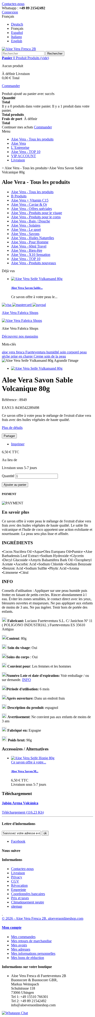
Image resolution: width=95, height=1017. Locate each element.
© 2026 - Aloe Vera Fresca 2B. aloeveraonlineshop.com (42, 918)
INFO (26, 680)
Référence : (10, 400)
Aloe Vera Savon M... (24, 771)
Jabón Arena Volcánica (20, 803)
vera (12, 352)
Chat (24, 1013)
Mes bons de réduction (27, 958)
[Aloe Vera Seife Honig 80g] (32, 758)
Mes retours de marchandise (31, 941)
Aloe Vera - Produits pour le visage (36, 213)
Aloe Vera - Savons (25, 234)
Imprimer (17, 444)
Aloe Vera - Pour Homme (29, 242)
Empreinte (18, 890)
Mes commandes (23, 937)
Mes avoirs (19, 945)
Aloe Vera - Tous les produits (32, 139)
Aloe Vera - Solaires (25, 225)
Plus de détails (12, 428)
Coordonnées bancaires (28, 894)
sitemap (16, 906)
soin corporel (70, 352)
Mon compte (11, 927)
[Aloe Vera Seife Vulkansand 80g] (36, 368)
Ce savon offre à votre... (28, 762)
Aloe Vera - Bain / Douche (30, 221)
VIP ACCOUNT (23, 156)
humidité (53, 352)
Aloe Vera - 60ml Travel (28, 246)
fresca (20, 352)
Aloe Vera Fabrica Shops (20, 313)
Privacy (16, 877)
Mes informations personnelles (33, 953)
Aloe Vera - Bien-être (26, 250)
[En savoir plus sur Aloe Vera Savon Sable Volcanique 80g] (36, 279)
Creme (39, 356)
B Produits (19, 196)
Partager (9, 436)
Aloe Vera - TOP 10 (25, 152)
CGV (15, 881)
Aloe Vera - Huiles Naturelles (32, 238)
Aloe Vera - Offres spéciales (31, 209)
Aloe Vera (18, 143)
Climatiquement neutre (27, 902)
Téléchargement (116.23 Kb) (23, 812)
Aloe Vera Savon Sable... (27, 288)
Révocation (19, 885)
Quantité (8, 476)
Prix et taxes (20, 898)
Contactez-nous (13, 4)
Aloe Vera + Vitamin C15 (29, 200)
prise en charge (22, 356)
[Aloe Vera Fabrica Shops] (22, 321)
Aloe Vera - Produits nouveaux (33, 263)
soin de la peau (55, 356)
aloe (5, 352)
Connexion (10, 12)
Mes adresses (20, 949)
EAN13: (8, 408)
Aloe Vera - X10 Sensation (30, 255)
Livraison (18, 160)
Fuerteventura (35, 352)
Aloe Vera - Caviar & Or (29, 204)
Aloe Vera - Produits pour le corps (36, 217)
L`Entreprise (20, 148)
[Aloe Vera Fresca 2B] (19, 49)
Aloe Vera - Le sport (26, 229)
